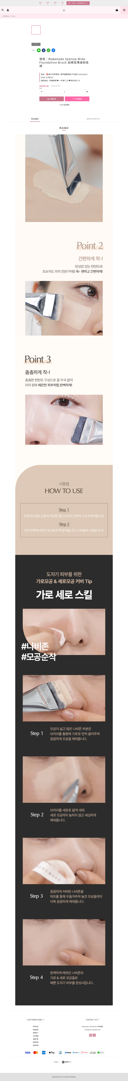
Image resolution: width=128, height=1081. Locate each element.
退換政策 (35, 1042)
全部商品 (5, 16)
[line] (39, 50)
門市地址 (35, 1026)
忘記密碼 (35, 1036)
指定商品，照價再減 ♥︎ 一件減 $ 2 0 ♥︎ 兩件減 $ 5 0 (60, 80)
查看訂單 (35, 1039)
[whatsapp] (48, 50)
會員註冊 (35, 1030)
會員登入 (35, 1033)
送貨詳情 (35, 1045)
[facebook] (44, 50)
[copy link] (53, 50)
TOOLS (13, 16)
